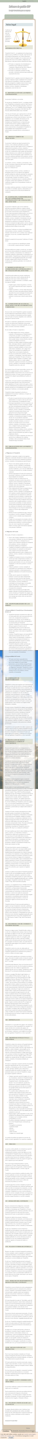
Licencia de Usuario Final (11, 1420)
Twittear (28, 1428)
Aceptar (11, 1437)
